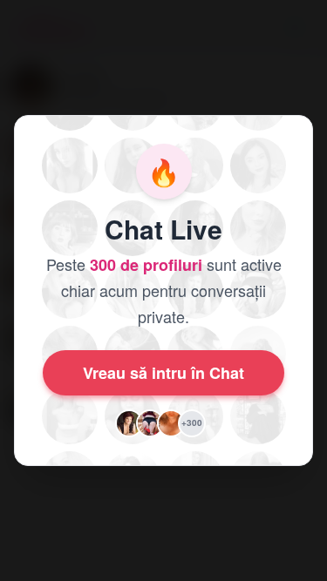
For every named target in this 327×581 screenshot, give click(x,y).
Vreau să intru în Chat (163, 372)
